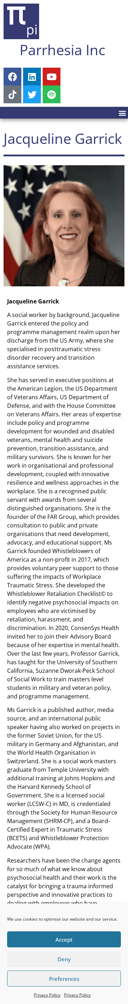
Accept (64, 939)
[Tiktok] (12, 94)
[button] (122, 113)
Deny (64, 959)
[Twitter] (32, 94)
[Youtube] (51, 76)
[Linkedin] (32, 76)
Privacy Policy (47, 995)
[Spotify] (51, 94)
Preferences (64, 978)
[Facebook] (12, 76)
